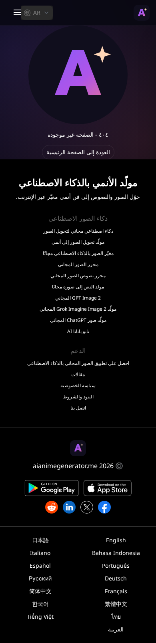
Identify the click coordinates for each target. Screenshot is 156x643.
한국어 (40, 604)
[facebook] (104, 507)
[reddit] (51, 507)
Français (116, 591)
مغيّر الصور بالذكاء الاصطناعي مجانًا (78, 253)
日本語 (40, 540)
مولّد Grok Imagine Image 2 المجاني (78, 309)
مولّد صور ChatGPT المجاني (78, 320)
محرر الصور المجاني (78, 264)
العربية (116, 629)
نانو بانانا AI (78, 331)
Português (116, 565)
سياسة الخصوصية (78, 385)
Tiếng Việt (40, 616)
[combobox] (37, 13)
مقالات (78, 374)
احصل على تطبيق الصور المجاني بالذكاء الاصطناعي (78, 363)
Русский (40, 578)
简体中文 (40, 591)
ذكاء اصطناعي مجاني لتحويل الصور (78, 231)
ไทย (116, 616)
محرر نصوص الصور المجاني (78, 275)
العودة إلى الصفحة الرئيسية (78, 152)
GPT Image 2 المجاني (78, 298)
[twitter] (86, 507)
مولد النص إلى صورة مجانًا (78, 287)
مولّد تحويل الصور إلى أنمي (78, 242)
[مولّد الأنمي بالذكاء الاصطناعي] (142, 13)
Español (40, 565)
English (116, 540)
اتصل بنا (78, 408)
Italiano (40, 553)
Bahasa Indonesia (116, 553)
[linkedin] (69, 507)
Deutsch (116, 578)
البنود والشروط (78, 397)
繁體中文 (116, 604)
